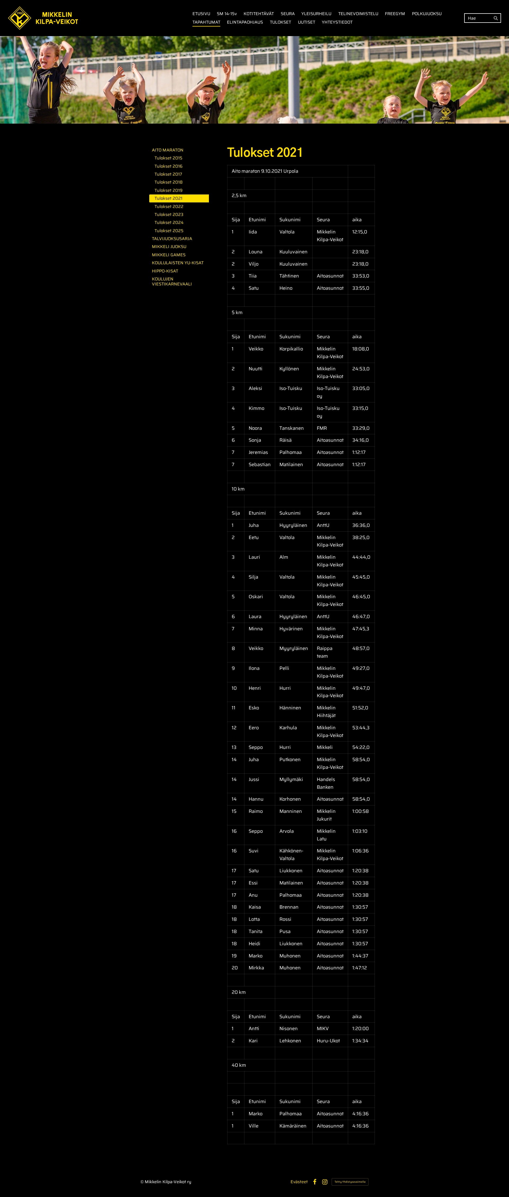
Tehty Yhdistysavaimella (350, 1182)
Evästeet (299, 1182)
